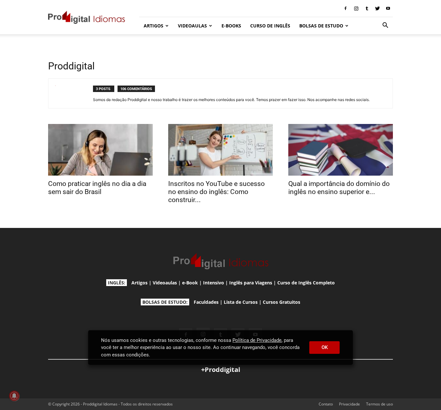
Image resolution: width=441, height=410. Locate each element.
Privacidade (349, 404)
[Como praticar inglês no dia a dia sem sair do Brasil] (100, 150)
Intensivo (213, 283)
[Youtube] (388, 8)
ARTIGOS (153, 26)
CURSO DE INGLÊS (270, 26)
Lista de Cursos (241, 302)
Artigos (139, 283)
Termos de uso (379, 404)
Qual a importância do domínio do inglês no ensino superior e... (339, 188)
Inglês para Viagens (250, 283)
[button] (385, 26)
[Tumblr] (367, 8)
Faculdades (206, 302)
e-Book (190, 283)
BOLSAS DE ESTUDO (321, 26)
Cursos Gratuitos (281, 302)
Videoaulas (165, 283)
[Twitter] (377, 8)
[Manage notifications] (14, 396)
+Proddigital (220, 369)
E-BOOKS (231, 26)
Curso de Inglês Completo (306, 283)
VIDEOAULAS (192, 26)
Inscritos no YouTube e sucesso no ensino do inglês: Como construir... (216, 192)
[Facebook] (345, 8)
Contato (326, 404)
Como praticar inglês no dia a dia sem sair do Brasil (97, 188)
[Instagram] (356, 8)
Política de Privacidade (257, 340)
